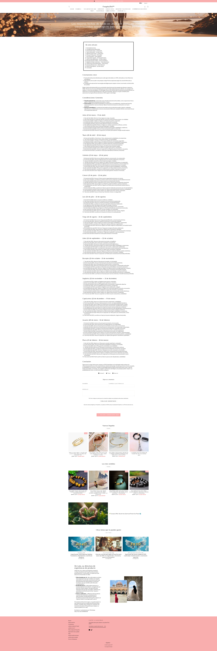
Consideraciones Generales (93, 49)
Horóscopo (101, 9)
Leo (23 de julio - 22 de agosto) (93, 56)
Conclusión (89, 67)
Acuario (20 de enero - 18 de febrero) (95, 65)
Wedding (106, 20)
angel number (132, 552)
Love (104, 20)
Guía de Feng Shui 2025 (90, 9)
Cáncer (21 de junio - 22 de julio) (94, 55)
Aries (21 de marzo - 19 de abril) (94, 50)
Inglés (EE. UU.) (122, 10)
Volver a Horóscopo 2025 (109, 414)
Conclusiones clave (91, 48)
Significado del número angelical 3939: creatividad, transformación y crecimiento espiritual (135, 555)
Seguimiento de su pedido (73, 631)
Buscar (69, 620)
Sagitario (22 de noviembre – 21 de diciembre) (97, 62)
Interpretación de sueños (139, 9)
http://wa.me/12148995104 (81, 611)
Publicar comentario (108, 401)
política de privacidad (73, 637)
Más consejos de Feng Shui (74, 629)
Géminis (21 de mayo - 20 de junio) (94, 53)
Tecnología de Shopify (108, 646)
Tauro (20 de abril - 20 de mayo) (94, 52)
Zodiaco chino (110, 9)
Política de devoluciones (73, 635)
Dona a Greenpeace (72, 639)
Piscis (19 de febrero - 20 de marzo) (95, 66)
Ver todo (108, 532)
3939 (129, 552)
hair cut (104, 552)
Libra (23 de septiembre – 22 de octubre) (96, 59)
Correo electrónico (116, 383)
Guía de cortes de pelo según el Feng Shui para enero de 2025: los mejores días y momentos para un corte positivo (108, 555)
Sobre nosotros (110, 10)
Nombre (85, 383)
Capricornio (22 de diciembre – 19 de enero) (97, 63)
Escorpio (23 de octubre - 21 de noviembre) (97, 60)
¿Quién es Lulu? (71, 628)
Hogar (72, 9)
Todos (108, 428)
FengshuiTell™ (108, 7)
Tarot (92, 10)
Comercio (78, 9)
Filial (69, 633)
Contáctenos (100, 10)
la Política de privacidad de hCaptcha (114, 404)
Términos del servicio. (128, 404)
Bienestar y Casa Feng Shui (123, 9)
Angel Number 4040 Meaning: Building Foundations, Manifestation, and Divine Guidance (81, 555)
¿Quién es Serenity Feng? (73, 626)
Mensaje (85, 389)
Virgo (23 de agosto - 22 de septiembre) (96, 57)
